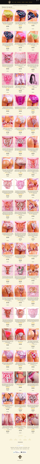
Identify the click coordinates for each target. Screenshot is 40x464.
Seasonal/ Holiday (6, 8)
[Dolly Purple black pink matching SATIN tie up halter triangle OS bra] (33, 15)
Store (2, 8)
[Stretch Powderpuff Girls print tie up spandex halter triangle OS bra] (33, 248)
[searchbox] (20, 445)
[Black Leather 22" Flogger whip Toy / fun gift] (33, 79)
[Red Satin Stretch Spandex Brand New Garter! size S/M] (20, 334)
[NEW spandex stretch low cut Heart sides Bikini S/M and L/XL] (20, 377)
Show (38, 1)
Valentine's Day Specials (12, 8)
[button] (25, 436)
